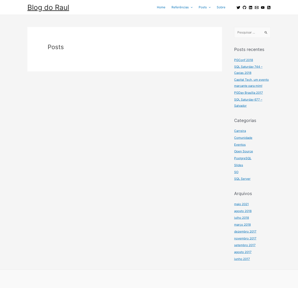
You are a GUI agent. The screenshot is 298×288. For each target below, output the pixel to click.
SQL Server (242, 179)
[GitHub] (244, 7)
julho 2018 (241, 218)
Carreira (240, 131)
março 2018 (242, 225)
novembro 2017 (245, 238)
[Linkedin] (250, 7)
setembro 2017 (245, 245)
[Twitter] (238, 7)
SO (236, 172)
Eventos (240, 145)
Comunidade (243, 138)
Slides (238, 165)
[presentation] (191, 7)
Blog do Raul (48, 7)
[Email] (256, 7)
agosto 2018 (243, 211)
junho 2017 (242, 259)
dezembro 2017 (245, 231)
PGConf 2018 (243, 60)
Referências (180, 7)
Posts (203, 7)
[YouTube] (263, 7)
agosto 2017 (243, 252)
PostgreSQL (242, 158)
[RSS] (269, 7)
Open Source (243, 151)
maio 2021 (241, 204)
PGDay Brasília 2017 (248, 93)
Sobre (221, 7)
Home (161, 7)
